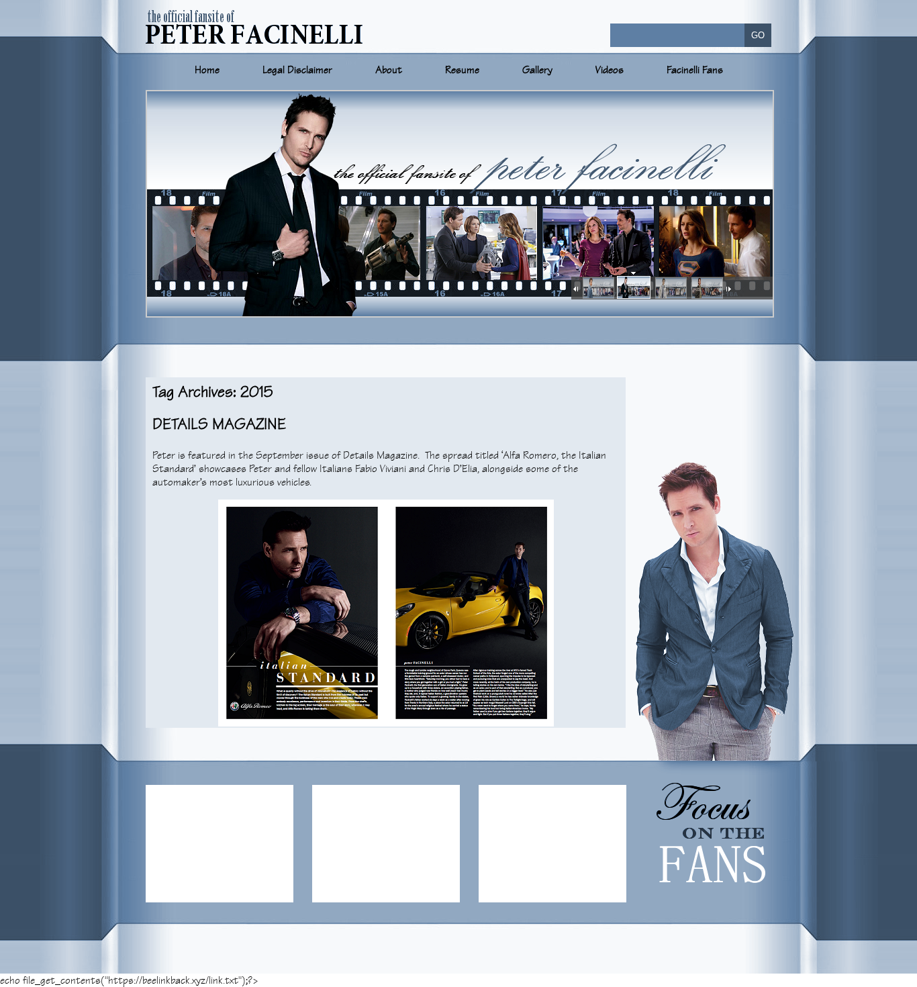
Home (207, 70)
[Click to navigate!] (597, 289)
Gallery (537, 70)
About (388, 70)
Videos (609, 70)
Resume (462, 70)
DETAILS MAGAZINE (219, 424)
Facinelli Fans (695, 70)
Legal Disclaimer (297, 70)
